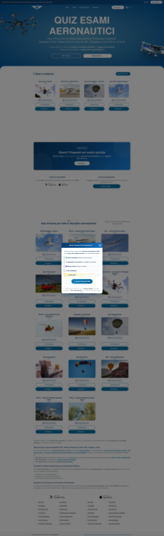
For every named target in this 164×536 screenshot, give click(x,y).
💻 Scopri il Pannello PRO (82, 281)
